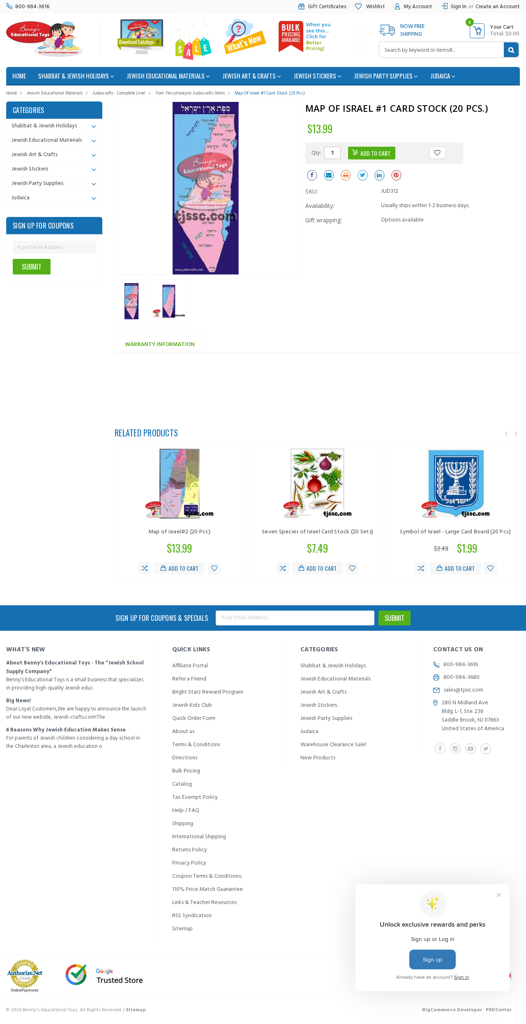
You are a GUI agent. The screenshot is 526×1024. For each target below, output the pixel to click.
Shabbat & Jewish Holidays (74, 75)
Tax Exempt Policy (195, 797)
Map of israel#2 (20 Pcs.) (179, 532)
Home (11, 93)
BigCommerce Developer (452, 1010)
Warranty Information (160, 344)
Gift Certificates (327, 6)
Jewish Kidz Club (192, 705)
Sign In (458, 6)
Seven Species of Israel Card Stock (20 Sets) (317, 532)
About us (183, 731)
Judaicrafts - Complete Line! (118, 93)
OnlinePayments (25, 990)
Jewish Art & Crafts (249, 75)
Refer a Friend (189, 679)
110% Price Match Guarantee (207, 889)
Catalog (182, 784)
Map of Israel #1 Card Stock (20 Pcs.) (270, 93)
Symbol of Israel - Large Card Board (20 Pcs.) (455, 532)
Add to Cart (183, 568)
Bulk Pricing (186, 771)
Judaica (440, 75)
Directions (184, 758)
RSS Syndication (192, 915)
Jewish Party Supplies (384, 75)
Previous (507, 434)
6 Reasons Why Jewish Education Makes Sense (66, 730)
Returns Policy (189, 850)
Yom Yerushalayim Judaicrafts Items (190, 93)
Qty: (316, 152)
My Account (418, 6)
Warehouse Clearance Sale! (333, 745)
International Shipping (199, 837)
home (19, 75)
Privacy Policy (189, 863)
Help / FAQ (185, 810)
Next (516, 434)
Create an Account (497, 6)
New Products (317, 758)
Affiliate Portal (190, 666)
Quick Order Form (193, 718)
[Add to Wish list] (214, 568)
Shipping (182, 823)
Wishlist (375, 6)
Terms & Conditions (196, 745)
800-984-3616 (32, 6)
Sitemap (182, 929)
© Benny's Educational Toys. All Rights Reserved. (76, 1010)
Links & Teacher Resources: (205, 902)
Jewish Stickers (315, 75)
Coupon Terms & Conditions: (207, 876)
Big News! (18, 701)
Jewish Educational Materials (166, 75)
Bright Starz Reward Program (207, 692)
